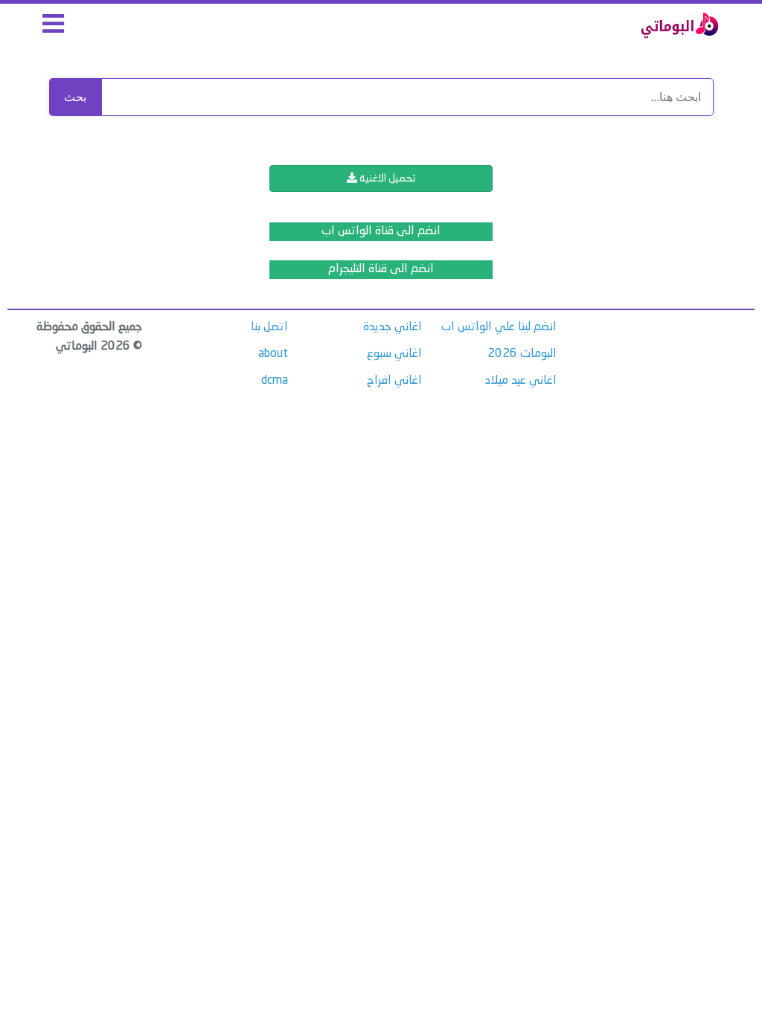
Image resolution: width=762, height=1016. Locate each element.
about (273, 354)
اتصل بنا (269, 327)
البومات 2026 (522, 354)
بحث (75, 97)
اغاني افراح (394, 381)
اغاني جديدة (392, 327)
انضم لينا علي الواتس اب (499, 327)
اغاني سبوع (394, 354)
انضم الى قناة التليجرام (381, 269)
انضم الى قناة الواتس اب (381, 231)
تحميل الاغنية (386, 178)
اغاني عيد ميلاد (521, 381)
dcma (274, 381)
